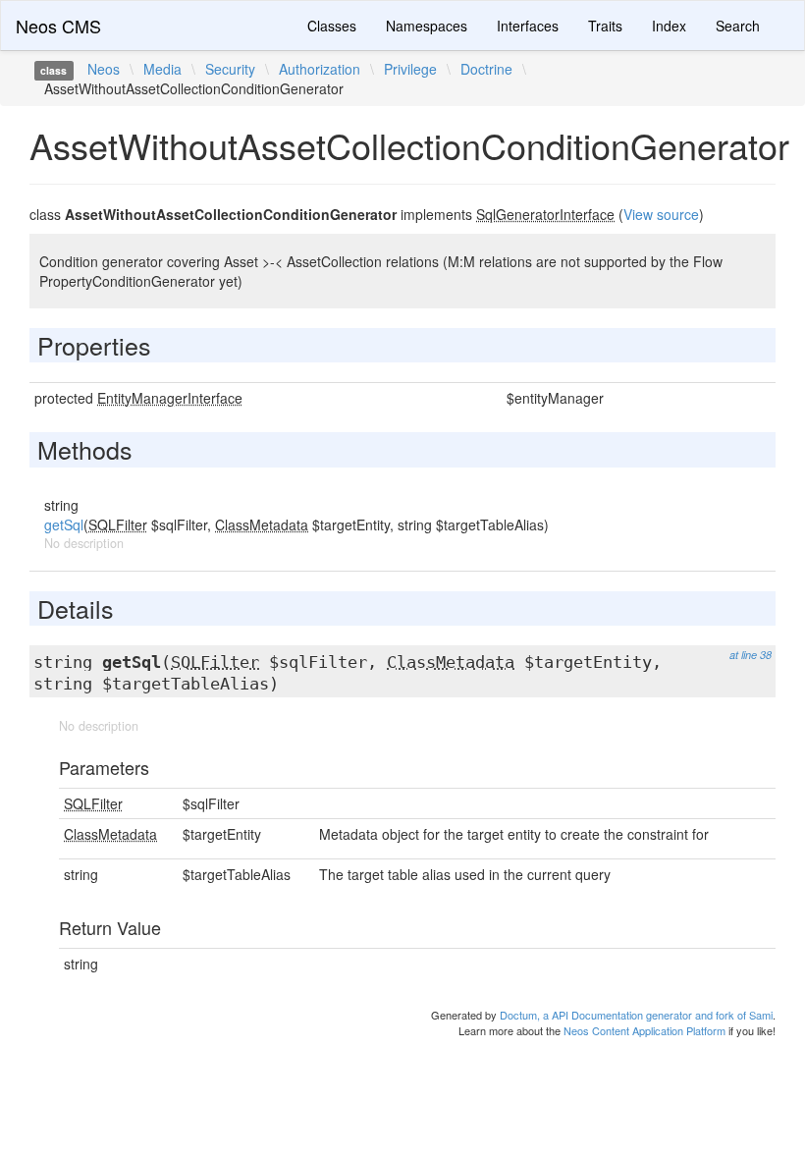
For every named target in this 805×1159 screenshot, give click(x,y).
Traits (605, 25)
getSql (63, 524)
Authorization (319, 69)
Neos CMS (58, 25)
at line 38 (750, 654)
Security (230, 69)
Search (738, 25)
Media (162, 69)
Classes (331, 25)
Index (669, 25)
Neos (103, 69)
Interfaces (528, 25)
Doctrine (486, 69)
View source (661, 214)
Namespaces (426, 25)
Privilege (410, 69)
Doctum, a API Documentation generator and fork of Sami (636, 1014)
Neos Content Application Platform (644, 1030)
